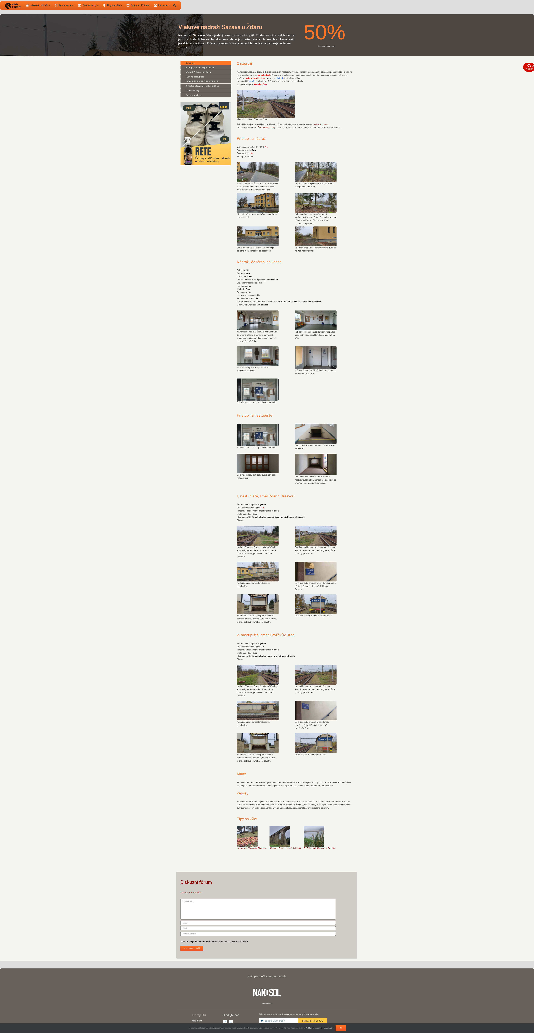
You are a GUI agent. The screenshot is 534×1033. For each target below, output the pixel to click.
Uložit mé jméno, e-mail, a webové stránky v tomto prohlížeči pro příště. (215, 941)
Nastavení (328, 1028)
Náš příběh (197, 1021)
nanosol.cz (267, 1003)
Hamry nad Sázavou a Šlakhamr (252, 848)
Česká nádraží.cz (266, 127)
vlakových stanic (321, 124)
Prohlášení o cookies (314, 1028)
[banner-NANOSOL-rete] (205, 103)
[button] (174, 5)
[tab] (206, 63)
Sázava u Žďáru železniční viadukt (285, 848)
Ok (341, 1028)
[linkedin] (231, 1022)
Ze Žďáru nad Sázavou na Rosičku (319, 848)
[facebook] (225, 1022)
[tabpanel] (295, 97)
